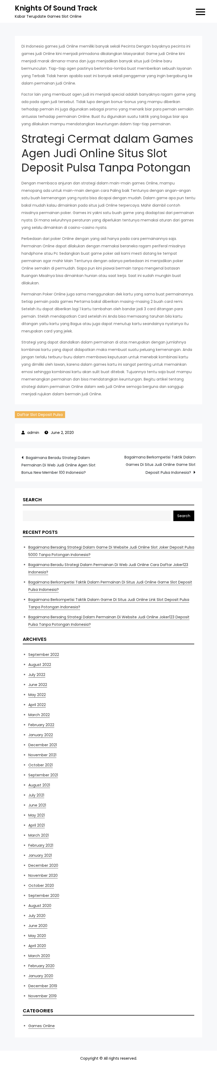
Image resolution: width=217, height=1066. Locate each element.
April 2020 (37, 945)
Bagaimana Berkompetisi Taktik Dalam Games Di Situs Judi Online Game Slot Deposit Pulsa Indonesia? (160, 465)
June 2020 (37, 925)
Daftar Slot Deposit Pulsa (40, 414)
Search (32, 499)
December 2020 (43, 865)
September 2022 (43, 654)
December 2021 (42, 745)
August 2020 (39, 905)
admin (33, 432)
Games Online (41, 1025)
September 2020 (43, 895)
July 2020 (37, 915)
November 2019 (42, 996)
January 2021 (40, 855)
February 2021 (40, 845)
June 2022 (37, 684)
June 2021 (37, 805)
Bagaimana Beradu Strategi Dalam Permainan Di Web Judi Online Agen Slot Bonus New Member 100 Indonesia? (58, 465)
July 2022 (36, 674)
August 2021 (39, 785)
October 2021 (40, 765)
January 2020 (40, 976)
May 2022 (37, 694)
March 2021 (38, 835)
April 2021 (36, 825)
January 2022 (40, 735)
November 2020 (43, 875)
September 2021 (43, 775)
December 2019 (42, 986)
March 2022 (39, 714)
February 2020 (41, 965)
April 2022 (37, 704)
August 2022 (39, 664)
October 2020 (41, 885)
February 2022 (41, 724)
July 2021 (36, 795)
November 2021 (42, 755)
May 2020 (37, 935)
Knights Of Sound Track (56, 8)
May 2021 (36, 815)
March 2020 (39, 955)
